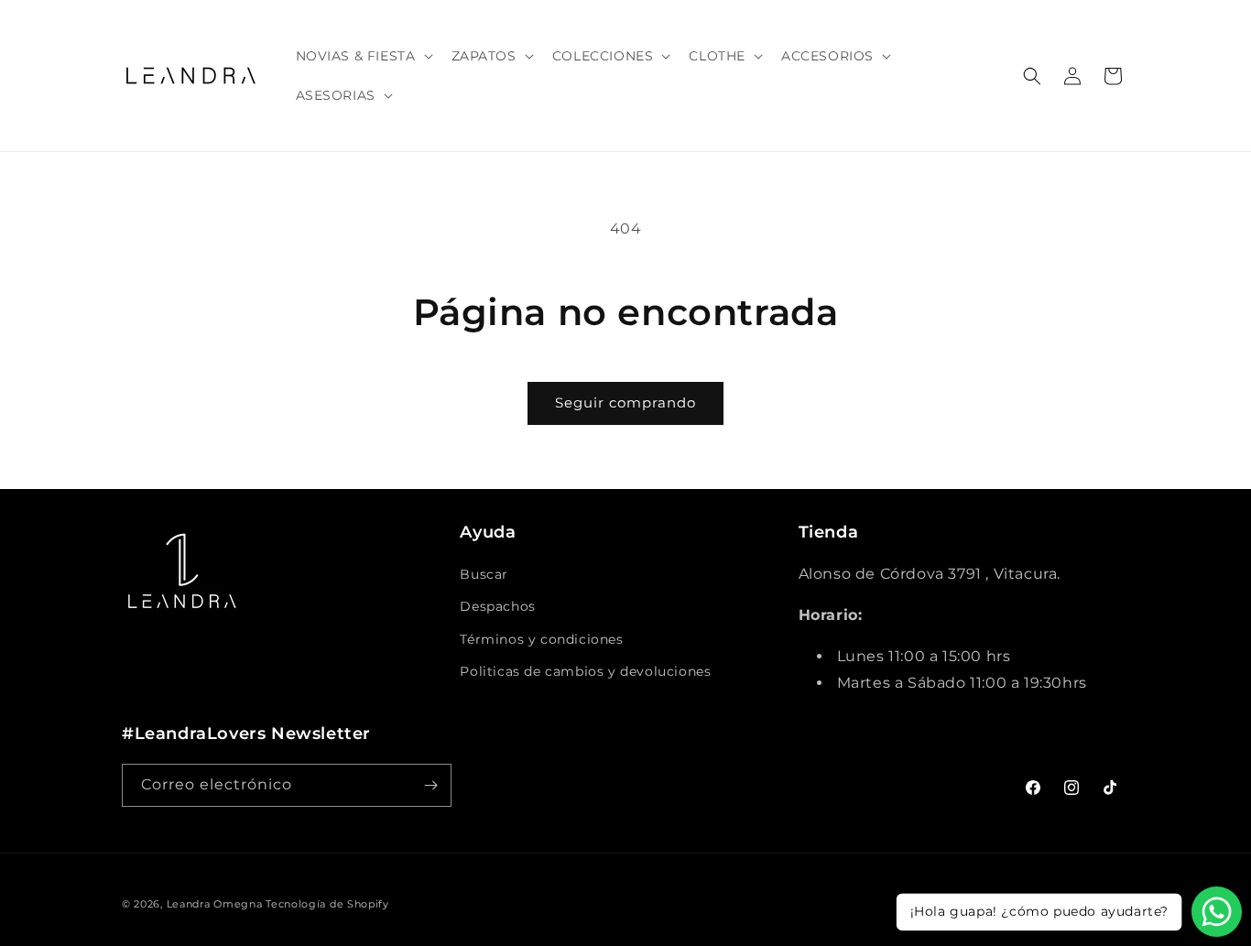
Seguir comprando (625, 402)
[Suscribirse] (430, 785)
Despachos (497, 606)
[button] (363, 56)
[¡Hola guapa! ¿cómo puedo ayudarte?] (1216, 911)
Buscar (484, 574)
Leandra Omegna (215, 903)
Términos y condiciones (541, 639)
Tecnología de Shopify (327, 903)
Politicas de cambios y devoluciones (585, 671)
